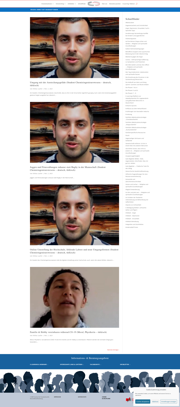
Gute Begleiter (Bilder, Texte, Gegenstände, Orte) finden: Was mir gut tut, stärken (137, 161)
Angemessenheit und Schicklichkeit (137, 25)
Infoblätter (71, 4)
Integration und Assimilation (134, 224)
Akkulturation (130, 22)
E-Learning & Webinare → (39, 364)
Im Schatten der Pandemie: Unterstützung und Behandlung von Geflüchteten (137, 200)
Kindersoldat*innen (132, 227)
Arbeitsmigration (131, 38)
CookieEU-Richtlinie (106, 397)
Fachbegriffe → (95, 364)
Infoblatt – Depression (132, 216)
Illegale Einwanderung (133, 189)
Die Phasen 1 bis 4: (131, 87)
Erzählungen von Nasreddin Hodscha (137, 111)
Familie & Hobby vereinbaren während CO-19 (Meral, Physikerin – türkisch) (68, 332)
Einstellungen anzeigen (168, 402)
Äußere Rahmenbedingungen (135, 49)
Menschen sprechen (115, 4)
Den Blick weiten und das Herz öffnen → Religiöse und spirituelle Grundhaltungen (137, 67)
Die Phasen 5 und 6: (132, 90)
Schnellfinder (82, 4)
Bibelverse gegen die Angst (134, 57)
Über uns (104, 4)
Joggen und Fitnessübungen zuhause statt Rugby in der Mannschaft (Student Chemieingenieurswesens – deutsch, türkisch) (68, 168)
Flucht (127, 135)
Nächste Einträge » (113, 350)
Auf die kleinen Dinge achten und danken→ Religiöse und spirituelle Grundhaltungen (136, 43)
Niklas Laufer (37, 89)
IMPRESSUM (57, 397)
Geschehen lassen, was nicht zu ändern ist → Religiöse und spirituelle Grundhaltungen (137, 151)
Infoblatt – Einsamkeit (132, 219)
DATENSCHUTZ (82, 397)
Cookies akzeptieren (142, 402)
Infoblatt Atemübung (132, 221)
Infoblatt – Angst (131, 213)
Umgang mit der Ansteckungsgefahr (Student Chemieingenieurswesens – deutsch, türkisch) (70, 84)
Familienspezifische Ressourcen (136, 132)
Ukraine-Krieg (60, 4)
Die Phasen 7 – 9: (131, 93)
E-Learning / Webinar (129, 4)
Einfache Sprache (131, 106)
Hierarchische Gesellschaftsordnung (137, 171)
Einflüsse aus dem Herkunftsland (136, 108)
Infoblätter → (125, 364)
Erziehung (129, 114)
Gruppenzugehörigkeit (133, 156)
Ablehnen (155, 402)
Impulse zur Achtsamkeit (133, 205)
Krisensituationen (47, 4)
